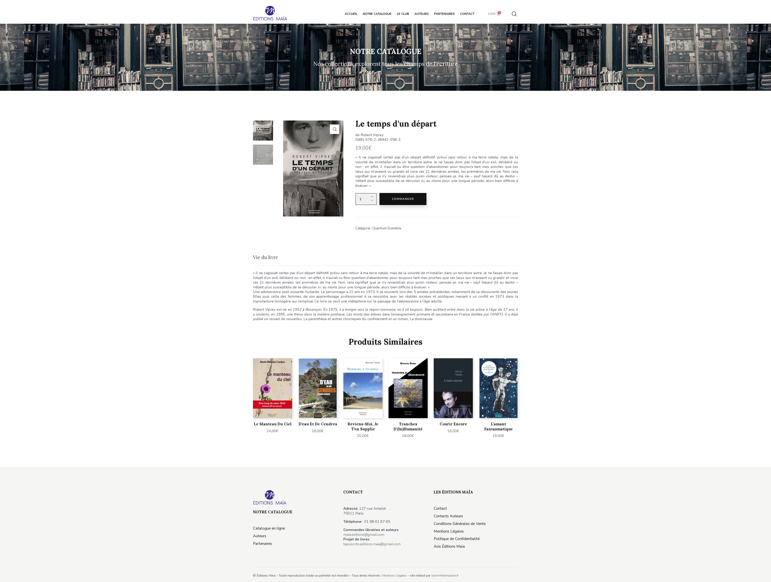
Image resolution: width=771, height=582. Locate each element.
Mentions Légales (394, 575)
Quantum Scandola (386, 228)
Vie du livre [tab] (265, 257)
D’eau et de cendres (318, 424)
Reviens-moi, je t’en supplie (363, 426)
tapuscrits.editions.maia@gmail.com (372, 544)
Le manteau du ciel (273, 424)
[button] (334, 129)
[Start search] (514, 14)
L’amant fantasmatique (498, 426)
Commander (403, 199)
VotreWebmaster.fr (445, 575)
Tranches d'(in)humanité (408, 426)
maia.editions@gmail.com (363, 534)
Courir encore (453, 424)
